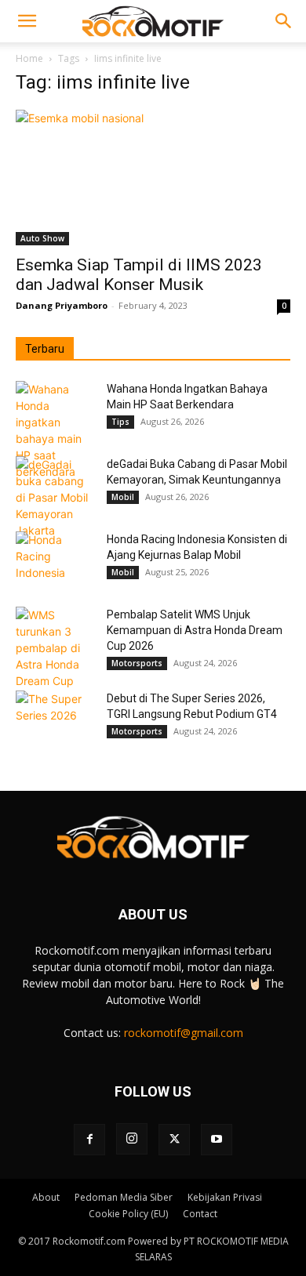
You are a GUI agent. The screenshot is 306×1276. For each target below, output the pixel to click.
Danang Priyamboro (61, 305)
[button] (27, 21)
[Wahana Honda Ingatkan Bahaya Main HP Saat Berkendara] (55, 430)
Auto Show (42, 238)
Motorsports (136, 663)
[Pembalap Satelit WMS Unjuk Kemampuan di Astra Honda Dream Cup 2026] (55, 648)
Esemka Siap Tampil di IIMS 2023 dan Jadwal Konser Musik (139, 275)
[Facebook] (89, 1139)
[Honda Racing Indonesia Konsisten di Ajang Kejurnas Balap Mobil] (55, 558)
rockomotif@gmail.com (183, 1032)
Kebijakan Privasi (225, 1197)
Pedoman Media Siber (124, 1197)
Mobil (122, 496)
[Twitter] (174, 1139)
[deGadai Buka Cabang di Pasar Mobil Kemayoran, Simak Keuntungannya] (55, 497)
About (46, 1197)
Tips (120, 421)
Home (29, 58)
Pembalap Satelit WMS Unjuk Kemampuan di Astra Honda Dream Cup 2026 (194, 630)
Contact (200, 1213)
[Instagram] (132, 1139)
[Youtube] (216, 1139)
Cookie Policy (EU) (128, 1213)
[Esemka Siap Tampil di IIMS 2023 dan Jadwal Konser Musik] (153, 177)
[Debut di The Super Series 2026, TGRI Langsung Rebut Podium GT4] (55, 718)
